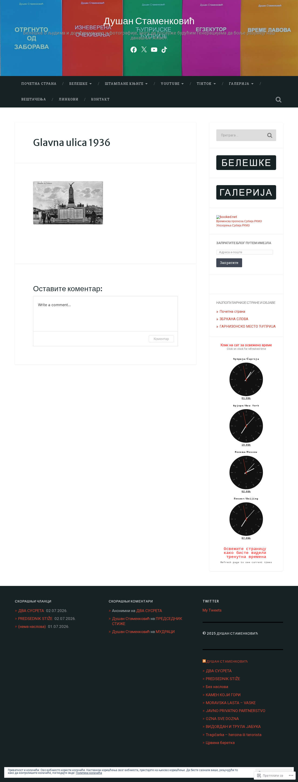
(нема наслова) (32, 626)
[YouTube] (154, 49)
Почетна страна (39, 84)
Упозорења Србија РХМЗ (233, 225)
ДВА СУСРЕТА (31, 610)
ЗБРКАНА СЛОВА (234, 319)
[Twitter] (144, 49)
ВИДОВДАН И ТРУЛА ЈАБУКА (233, 726)
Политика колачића (89, 773)
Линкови (68, 99)
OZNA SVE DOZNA (222, 718)
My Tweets (212, 610)
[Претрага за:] (246, 135)
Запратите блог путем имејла (243, 243)
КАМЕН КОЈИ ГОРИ (223, 694)
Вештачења (33, 99)
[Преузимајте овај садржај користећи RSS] (204, 662)
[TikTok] (164, 49)
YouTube (170, 84)
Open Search (278, 99)
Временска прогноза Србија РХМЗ (239, 221)
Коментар (161, 339)
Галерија (239, 84)
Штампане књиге (124, 84)
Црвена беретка (220, 742)
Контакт (100, 99)
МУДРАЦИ (165, 631)
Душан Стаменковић (149, 21)
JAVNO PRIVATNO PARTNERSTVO (235, 710)
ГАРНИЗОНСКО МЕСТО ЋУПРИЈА (248, 326)
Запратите (229, 262)
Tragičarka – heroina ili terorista (233, 734)
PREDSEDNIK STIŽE (35, 618)
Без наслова (217, 686)
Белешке (78, 84)
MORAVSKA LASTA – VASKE (231, 702)
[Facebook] (133, 49)
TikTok (204, 84)
